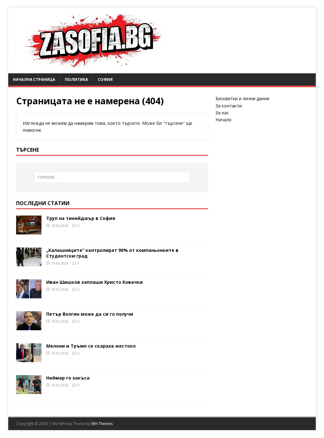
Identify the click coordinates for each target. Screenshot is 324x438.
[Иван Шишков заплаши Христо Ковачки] (28, 295)
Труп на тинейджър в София (80, 218)
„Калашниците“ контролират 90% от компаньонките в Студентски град (112, 253)
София (105, 79)
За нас (222, 113)
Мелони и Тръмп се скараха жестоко (91, 346)
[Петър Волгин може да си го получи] (28, 327)
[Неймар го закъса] (28, 390)
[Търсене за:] (112, 177)
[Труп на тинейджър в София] (28, 231)
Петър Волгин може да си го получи (89, 314)
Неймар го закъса (68, 378)
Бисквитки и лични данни (242, 98)
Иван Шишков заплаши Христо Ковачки (94, 282)
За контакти (228, 106)
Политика (76, 79)
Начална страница (34, 79)
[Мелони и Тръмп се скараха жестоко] (28, 359)
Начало (223, 120)
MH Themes (102, 423)
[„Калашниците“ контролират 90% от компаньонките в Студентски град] (28, 263)
